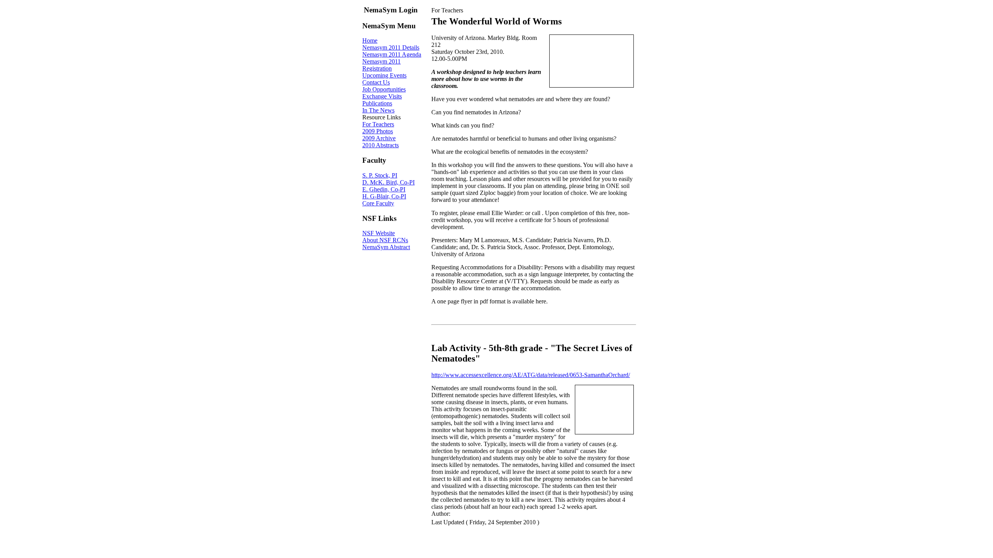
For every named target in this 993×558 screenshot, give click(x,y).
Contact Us (376, 82)
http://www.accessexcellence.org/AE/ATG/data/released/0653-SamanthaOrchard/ (530, 375)
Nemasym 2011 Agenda (391, 54)
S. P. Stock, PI (379, 175)
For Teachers (378, 124)
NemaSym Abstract (386, 247)
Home (369, 40)
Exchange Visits (382, 96)
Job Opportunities (384, 89)
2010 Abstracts (380, 145)
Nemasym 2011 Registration (381, 65)
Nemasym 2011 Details (390, 47)
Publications (377, 103)
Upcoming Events (384, 75)
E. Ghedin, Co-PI (383, 189)
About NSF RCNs (385, 240)
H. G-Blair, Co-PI (384, 196)
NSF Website (378, 233)
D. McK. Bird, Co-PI (388, 182)
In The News (378, 110)
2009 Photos (377, 131)
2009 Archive (379, 138)
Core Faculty (378, 203)
